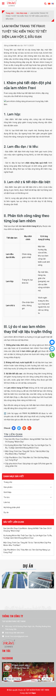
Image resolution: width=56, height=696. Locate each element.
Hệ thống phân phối (12, 507)
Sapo (34, 693)
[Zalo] (52, 348)
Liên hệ (7, 502)
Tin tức (7, 497)
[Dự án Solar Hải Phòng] (14, 580)
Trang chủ (8, 482)
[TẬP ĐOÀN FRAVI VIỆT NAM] (11, 3)
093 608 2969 (19, 633)
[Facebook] (52, 342)
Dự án (6, 512)
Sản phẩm (8, 487)
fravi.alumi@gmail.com (19, 636)
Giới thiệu (7, 492)
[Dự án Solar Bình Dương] (41, 580)
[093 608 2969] (52, 355)
